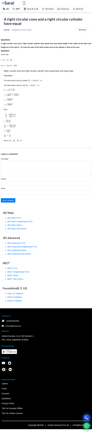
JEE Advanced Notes (16, 250)
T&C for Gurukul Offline (12, 408)
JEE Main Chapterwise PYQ (19, 221)
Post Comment (8, 200)
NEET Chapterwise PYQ (18, 272)
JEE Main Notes (14, 225)
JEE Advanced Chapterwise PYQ (22, 247)
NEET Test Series (15, 279)
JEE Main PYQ (14, 218)
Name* (3, 179)
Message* (5, 159)
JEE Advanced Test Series (19, 254)
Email (3, 188)
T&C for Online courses (12, 413)
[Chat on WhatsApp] (86, 426)
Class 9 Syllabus (14, 297)
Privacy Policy (8, 403)
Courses (5, 393)
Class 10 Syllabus (15, 293)
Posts (4, 388)
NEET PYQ (12, 268)
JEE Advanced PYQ (16, 243)
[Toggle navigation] (24, 3)
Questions (6, 398)
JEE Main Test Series (16, 229)
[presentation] (6, 60)
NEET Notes (12, 275)
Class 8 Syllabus (14, 301)
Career (5, 384)
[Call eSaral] (86, 418)
